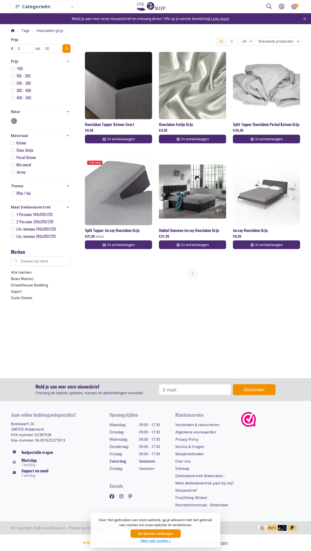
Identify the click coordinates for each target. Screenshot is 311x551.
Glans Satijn (24, 150)
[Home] (13, 30)
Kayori (16, 291)
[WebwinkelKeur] (270, 419)
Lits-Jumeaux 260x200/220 (36, 236)
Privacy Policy (187, 439)
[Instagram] (123, 496)
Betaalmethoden (189, 453)
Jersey (20, 172)
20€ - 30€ (23, 83)
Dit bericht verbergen (155, 533)
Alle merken (21, 272)
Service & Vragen (189, 446)
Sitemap (182, 468)
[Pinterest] (132, 496)
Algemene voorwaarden (195, 432)
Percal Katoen (26, 157)
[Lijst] (231, 41)
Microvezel (23, 164)
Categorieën (36, 6)
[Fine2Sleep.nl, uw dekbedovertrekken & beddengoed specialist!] (150, 6)
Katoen (21, 143)
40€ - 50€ (23, 97)
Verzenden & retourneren (197, 424)
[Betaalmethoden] (262, 528)
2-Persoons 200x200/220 (35, 221)
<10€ (19, 68)
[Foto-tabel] (221, 41)
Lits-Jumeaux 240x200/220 (36, 229)
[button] (269, 7)
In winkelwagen (121, 139)
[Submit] (66, 48)
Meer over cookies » (155, 540)
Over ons (183, 461)
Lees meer (220, 18)
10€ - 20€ (23, 76)
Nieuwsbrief (186, 490)
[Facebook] (114, 496)
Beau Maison (22, 278)
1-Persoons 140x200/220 (34, 214)
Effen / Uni (23, 193)
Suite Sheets (21, 297)
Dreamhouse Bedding (29, 285)
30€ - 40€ (23, 90)
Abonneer (254, 389)
